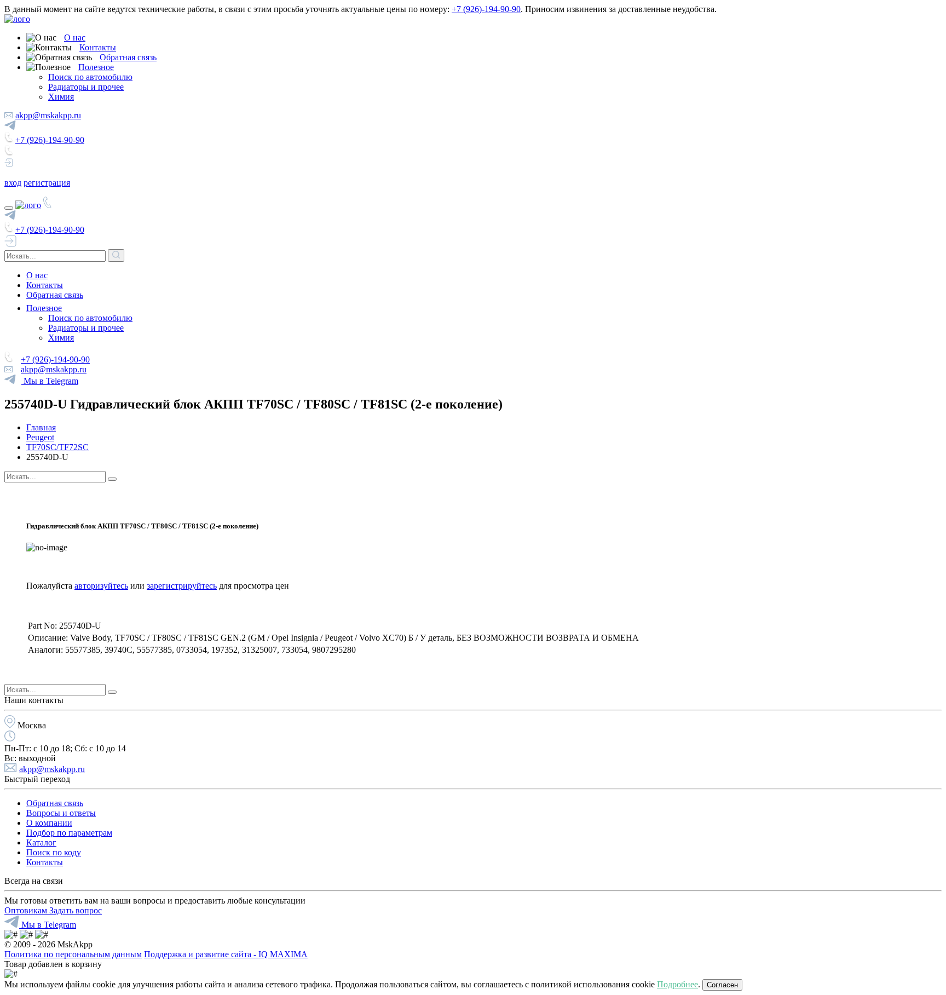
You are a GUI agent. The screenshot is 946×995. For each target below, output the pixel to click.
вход (12, 182)
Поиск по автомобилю (90, 77)
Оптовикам (26, 910)
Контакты (97, 47)
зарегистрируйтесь (182, 585)
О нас (74, 37)
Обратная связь (128, 57)
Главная (41, 427)
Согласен (722, 985)
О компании (49, 822)
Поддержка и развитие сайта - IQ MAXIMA (226, 954)
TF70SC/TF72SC (57, 447)
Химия (61, 96)
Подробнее (677, 984)
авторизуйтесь (101, 585)
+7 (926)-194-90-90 (486, 9)
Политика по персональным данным (73, 954)
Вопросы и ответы (61, 813)
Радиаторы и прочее (86, 86)
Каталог (41, 842)
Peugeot (40, 437)
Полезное (96, 67)
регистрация (47, 182)
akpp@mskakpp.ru (48, 115)
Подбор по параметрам (69, 832)
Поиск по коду (53, 852)
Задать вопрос (75, 910)
